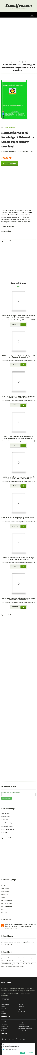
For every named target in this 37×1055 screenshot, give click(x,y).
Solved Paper (5, 816)
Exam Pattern (5, 888)
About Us (3, 1022)
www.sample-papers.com (25, 1028)
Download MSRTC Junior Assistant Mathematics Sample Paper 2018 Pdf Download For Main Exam (23, 566)
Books (21, 62)
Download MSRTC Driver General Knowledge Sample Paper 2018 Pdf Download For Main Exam (23, 607)
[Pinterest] (6, 1039)
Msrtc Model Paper (7, 826)
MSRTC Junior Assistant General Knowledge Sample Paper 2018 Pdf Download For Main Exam (19, 477)
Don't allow (30, 1052)
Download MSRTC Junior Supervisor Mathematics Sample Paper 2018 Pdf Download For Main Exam (23, 405)
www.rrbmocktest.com (24, 1031)
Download (12, 163)
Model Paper (4, 894)
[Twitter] (13, 1039)
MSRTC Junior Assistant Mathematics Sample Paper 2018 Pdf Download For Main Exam (18, 558)
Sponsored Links (6, 241)
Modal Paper (5, 820)
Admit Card (21, 1006)
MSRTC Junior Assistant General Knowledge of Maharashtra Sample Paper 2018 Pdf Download (18, 437)
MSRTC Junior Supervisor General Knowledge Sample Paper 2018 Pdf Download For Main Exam (18, 316)
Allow (22, 1052)
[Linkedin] (9, 1039)
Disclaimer (4, 1028)
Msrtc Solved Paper (7, 823)
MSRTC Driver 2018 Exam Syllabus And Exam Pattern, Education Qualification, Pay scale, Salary (16, 959)
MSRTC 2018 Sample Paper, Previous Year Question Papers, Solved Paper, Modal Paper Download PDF (18, 965)
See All (18, 286)
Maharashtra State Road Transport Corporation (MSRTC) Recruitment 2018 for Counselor (20, 925)
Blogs (3, 1011)
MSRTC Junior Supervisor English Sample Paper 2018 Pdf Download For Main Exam (18, 356)
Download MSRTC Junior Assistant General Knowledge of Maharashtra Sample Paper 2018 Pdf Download (23, 445)
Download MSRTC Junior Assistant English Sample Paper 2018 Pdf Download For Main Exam (23, 526)
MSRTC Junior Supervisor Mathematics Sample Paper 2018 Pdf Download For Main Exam (18, 397)
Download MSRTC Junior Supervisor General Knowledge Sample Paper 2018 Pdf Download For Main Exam (23, 324)
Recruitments (5, 1004)
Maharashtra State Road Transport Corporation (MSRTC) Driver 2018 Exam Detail (17, 943)
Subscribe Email (6, 798)
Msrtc (3, 909)
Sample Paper (5, 813)
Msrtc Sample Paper (7, 829)
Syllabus (3, 885)
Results (20, 1004)
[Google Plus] (16, 1039)
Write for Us (4, 1031)
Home (13, 62)
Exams (3, 1006)
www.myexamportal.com (25, 1022)
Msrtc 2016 (4, 912)
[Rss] (20, 1039)
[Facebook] (2, 1039)
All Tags (3, 1013)
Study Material (5, 1009)
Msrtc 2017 (4, 832)
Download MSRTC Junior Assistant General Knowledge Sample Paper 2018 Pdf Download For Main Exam (23, 485)
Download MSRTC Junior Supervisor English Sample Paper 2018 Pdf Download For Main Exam (23, 364)
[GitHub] (24, 1039)
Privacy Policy (5, 1026)
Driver (3, 897)
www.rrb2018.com (23, 1024)
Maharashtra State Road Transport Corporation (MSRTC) (18, 151)
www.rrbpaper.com (23, 1026)
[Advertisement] (18, 37)
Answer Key (21, 1011)
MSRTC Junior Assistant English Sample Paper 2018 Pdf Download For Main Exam (18, 518)
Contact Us (4, 1024)
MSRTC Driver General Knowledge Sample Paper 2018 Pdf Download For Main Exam (18, 598)
